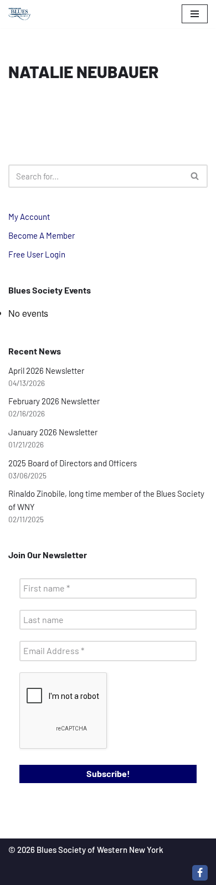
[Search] (195, 176)
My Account (29, 217)
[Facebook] (200, 873)
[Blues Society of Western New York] (19, 14)
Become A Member (41, 235)
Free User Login (36, 254)
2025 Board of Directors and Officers (72, 463)
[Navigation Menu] (195, 13)
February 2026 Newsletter (54, 401)
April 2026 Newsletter (46, 370)
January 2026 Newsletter (52, 432)
